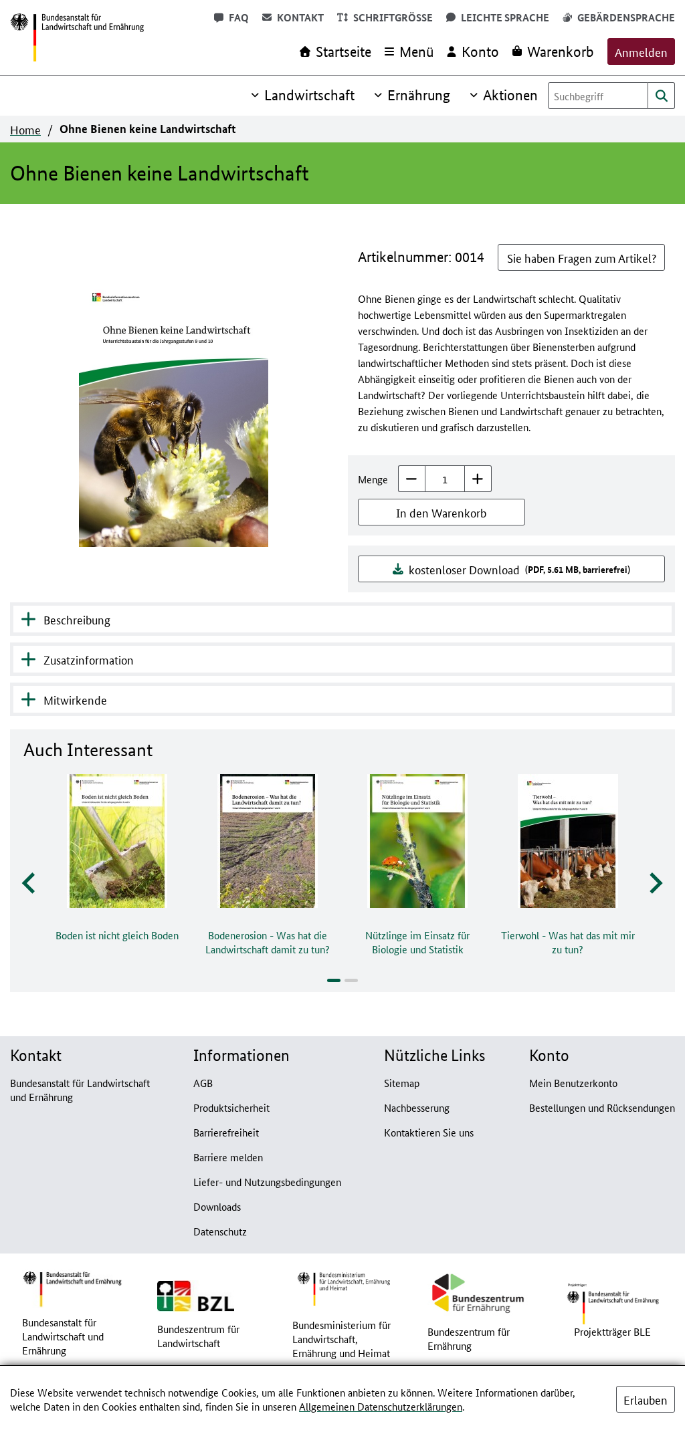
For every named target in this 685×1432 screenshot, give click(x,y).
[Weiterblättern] (655, 883)
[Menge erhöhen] (478, 478)
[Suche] (661, 95)
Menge (373, 479)
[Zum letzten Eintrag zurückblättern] (30, 883)
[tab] (333, 980)
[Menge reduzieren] (411, 478)
